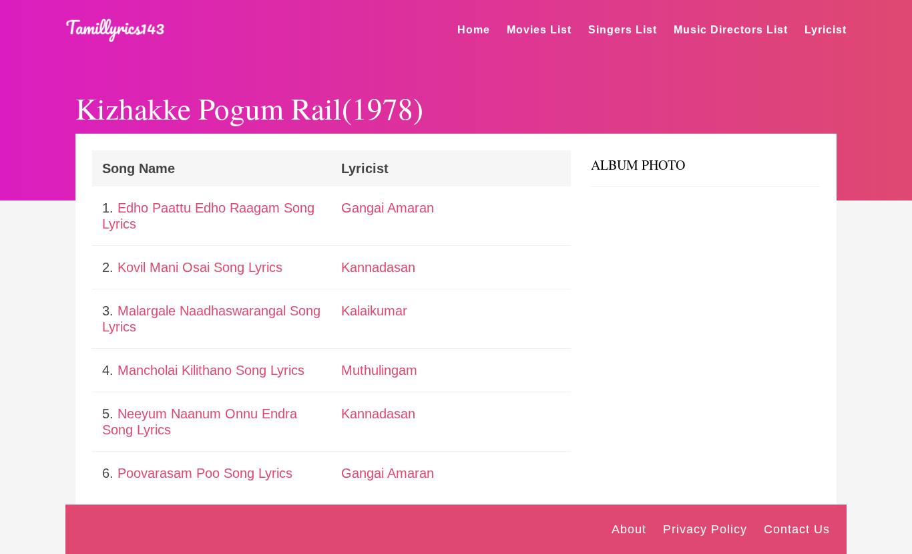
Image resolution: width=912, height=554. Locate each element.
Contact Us (797, 529)
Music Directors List (731, 29)
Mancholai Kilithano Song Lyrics (211, 370)
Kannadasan (378, 267)
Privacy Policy (705, 529)
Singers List (622, 29)
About (629, 529)
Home (473, 29)
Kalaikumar (374, 310)
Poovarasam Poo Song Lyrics (205, 473)
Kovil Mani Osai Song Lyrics (200, 267)
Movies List (539, 29)
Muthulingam (379, 370)
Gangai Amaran (387, 207)
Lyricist (826, 29)
